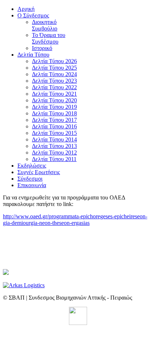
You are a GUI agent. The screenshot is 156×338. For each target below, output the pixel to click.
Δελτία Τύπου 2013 (54, 146)
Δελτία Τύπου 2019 (54, 107)
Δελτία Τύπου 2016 (54, 126)
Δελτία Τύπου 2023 (54, 81)
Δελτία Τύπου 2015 (54, 133)
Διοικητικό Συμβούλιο (44, 25)
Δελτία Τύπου (33, 54)
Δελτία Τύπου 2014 (54, 139)
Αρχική (25, 9)
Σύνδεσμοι (29, 179)
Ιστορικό (42, 48)
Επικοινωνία (31, 185)
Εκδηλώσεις (31, 165)
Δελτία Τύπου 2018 (54, 113)
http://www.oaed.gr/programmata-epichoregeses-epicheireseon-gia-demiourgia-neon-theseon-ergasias (75, 219)
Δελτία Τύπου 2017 (54, 120)
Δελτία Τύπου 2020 (54, 100)
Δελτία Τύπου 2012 (54, 152)
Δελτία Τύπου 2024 (54, 74)
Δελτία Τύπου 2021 (54, 94)
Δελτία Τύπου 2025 (54, 68)
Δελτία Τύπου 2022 (54, 87)
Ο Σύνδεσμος (33, 15)
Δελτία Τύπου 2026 (54, 61)
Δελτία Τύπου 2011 (54, 159)
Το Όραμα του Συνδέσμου (48, 38)
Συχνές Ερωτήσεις (38, 172)
